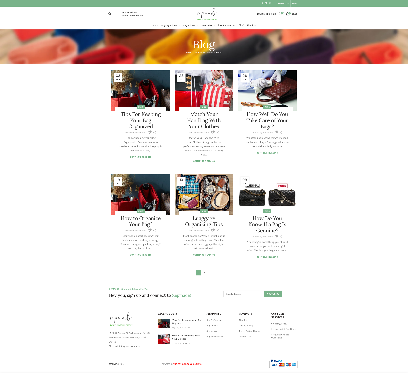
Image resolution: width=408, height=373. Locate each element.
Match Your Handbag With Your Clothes (204, 120)
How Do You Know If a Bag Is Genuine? (267, 224)
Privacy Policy (246, 325)
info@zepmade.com (132, 15)
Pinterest (270, 3)
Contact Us (283, 3)
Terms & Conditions (249, 331)
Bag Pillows (212, 325)
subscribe (273, 294)
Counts (187, 328)
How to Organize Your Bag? (141, 221)
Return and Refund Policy (284, 329)
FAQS (294, 3)
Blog (140, 107)
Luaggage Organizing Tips (204, 221)
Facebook (262, 3)
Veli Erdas (141, 132)
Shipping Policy (279, 323)
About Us (243, 320)
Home (188, 53)
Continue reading (141, 157)
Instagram (266, 3)
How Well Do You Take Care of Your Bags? (267, 120)
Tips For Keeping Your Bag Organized (141, 120)
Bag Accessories (214, 336)
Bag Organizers (214, 320)
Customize (211, 331)
